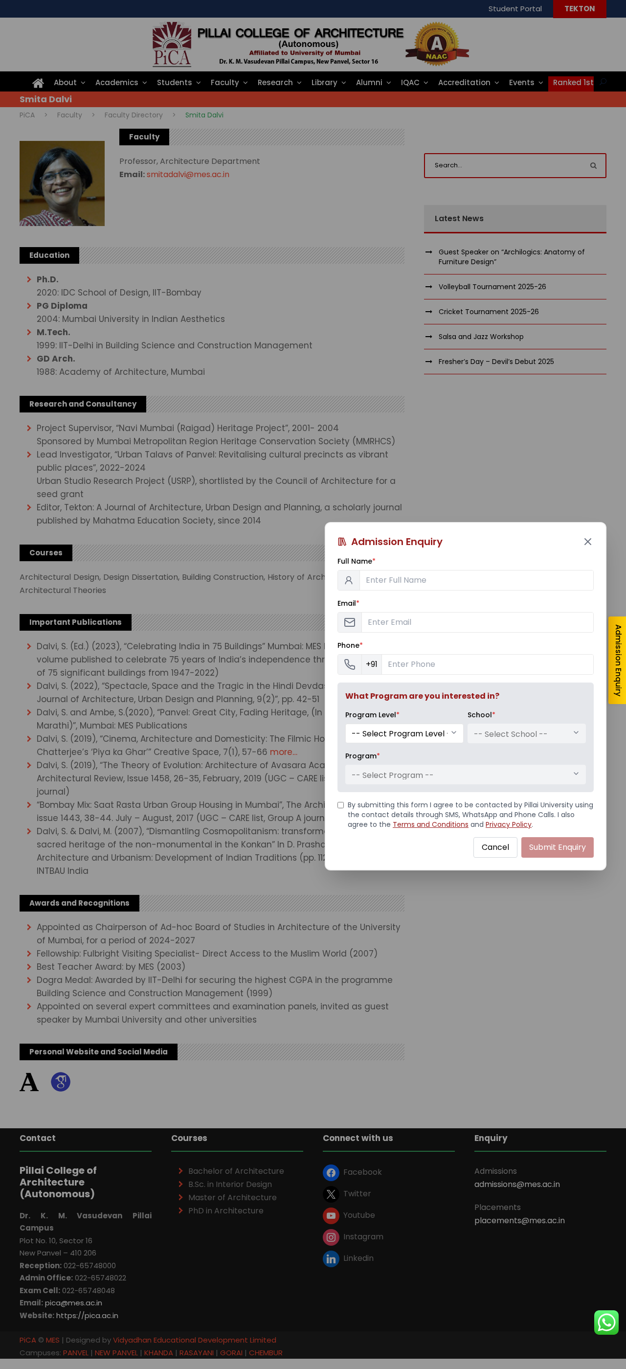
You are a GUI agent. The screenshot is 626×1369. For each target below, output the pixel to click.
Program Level (372, 715)
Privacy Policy (509, 824)
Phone (350, 645)
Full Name (356, 561)
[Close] (588, 542)
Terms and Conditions (431, 824)
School (481, 715)
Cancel (495, 847)
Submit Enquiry (557, 847)
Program (362, 756)
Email (348, 603)
